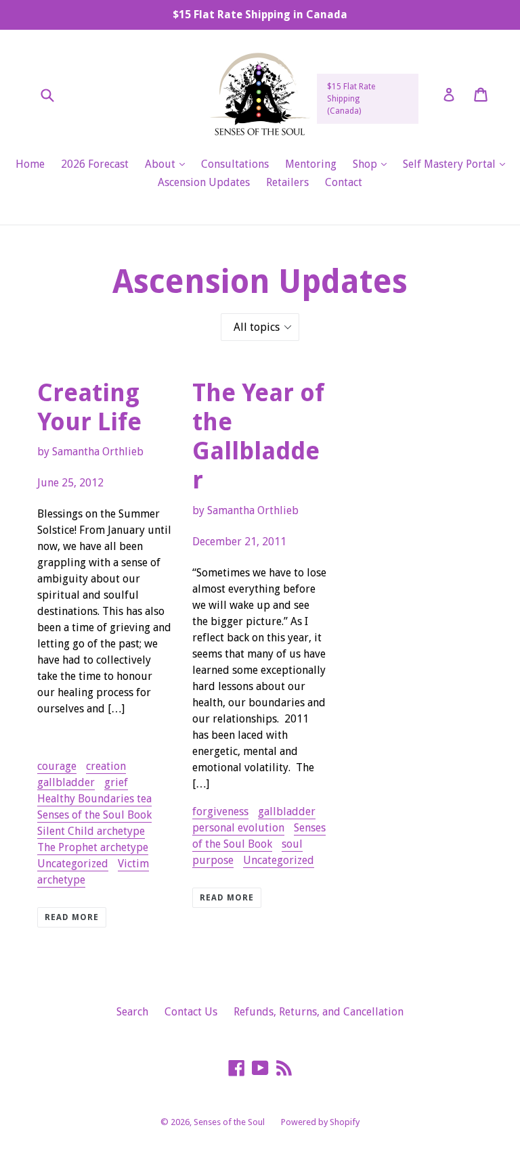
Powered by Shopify (320, 1122)
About (168, 163)
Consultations (235, 164)
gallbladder (66, 782)
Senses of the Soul (229, 1122)
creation (106, 766)
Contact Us (191, 1011)
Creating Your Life (89, 407)
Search (132, 1011)
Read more (72, 917)
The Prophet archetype (92, 847)
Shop (373, 163)
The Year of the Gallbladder (258, 436)
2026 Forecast (95, 164)
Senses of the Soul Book (94, 814)
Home (30, 164)
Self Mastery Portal (457, 163)
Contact (343, 182)
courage (57, 766)
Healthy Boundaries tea (94, 798)
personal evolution (238, 827)
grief (116, 782)
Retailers (287, 182)
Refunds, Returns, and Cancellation (319, 1011)
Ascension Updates (204, 182)
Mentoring (311, 164)
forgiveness (220, 811)
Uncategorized (72, 863)
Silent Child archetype (91, 831)
